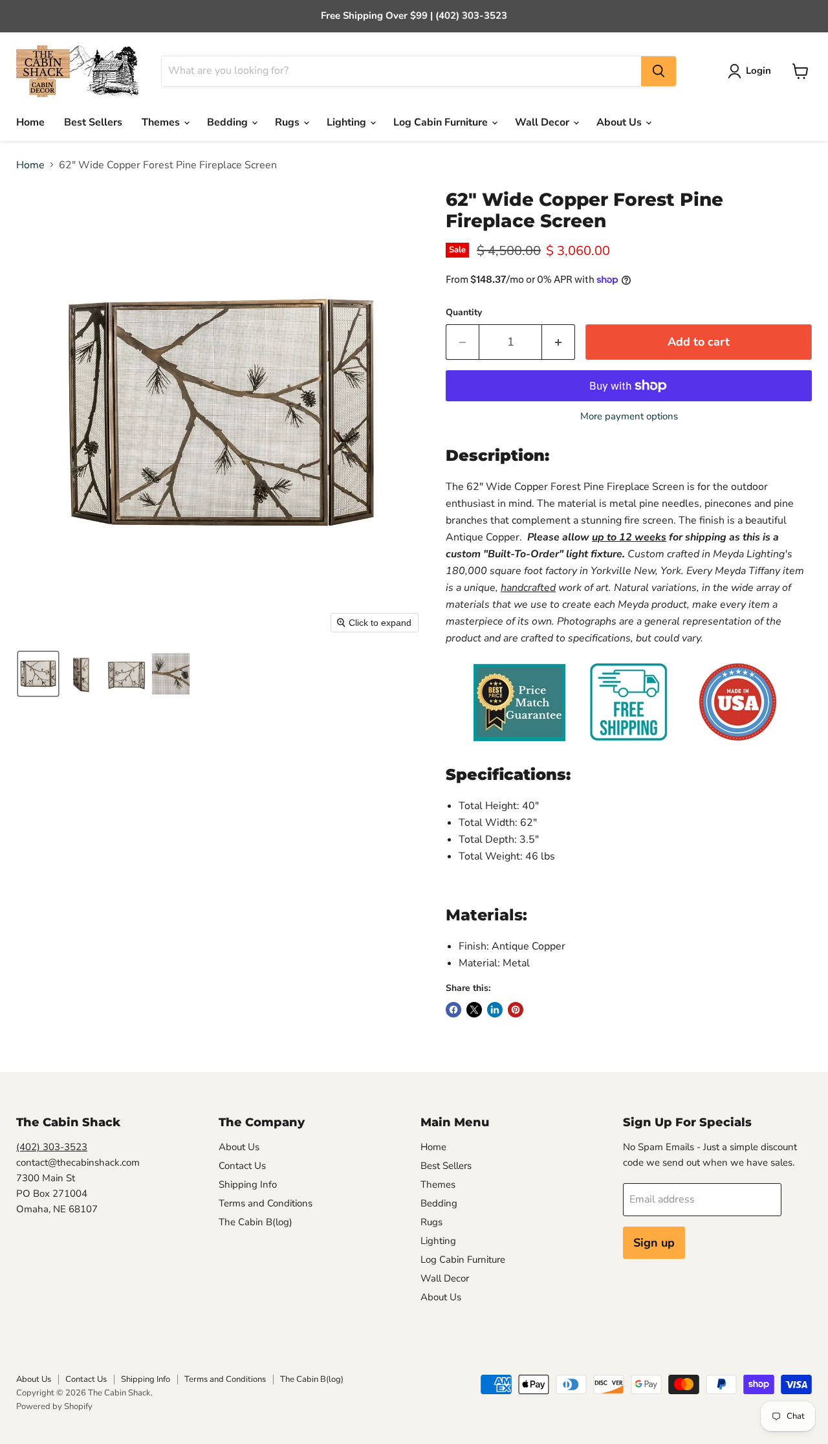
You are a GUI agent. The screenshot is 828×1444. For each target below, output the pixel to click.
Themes (162, 122)
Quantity (464, 312)
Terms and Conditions (265, 1203)
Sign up (654, 1242)
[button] (752, 71)
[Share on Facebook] (453, 1009)
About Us (620, 122)
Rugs (288, 122)
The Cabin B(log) (255, 1222)
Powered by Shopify (54, 1406)
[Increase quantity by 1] (558, 342)
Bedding (228, 122)
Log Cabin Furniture (441, 122)
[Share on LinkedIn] (495, 1009)
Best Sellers (93, 122)
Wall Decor (543, 122)
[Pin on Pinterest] (515, 1009)
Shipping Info (248, 1184)
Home (30, 122)
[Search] (658, 71)
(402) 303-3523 (51, 1146)
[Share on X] (474, 1009)
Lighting (348, 122)
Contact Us (242, 1165)
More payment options (629, 416)
